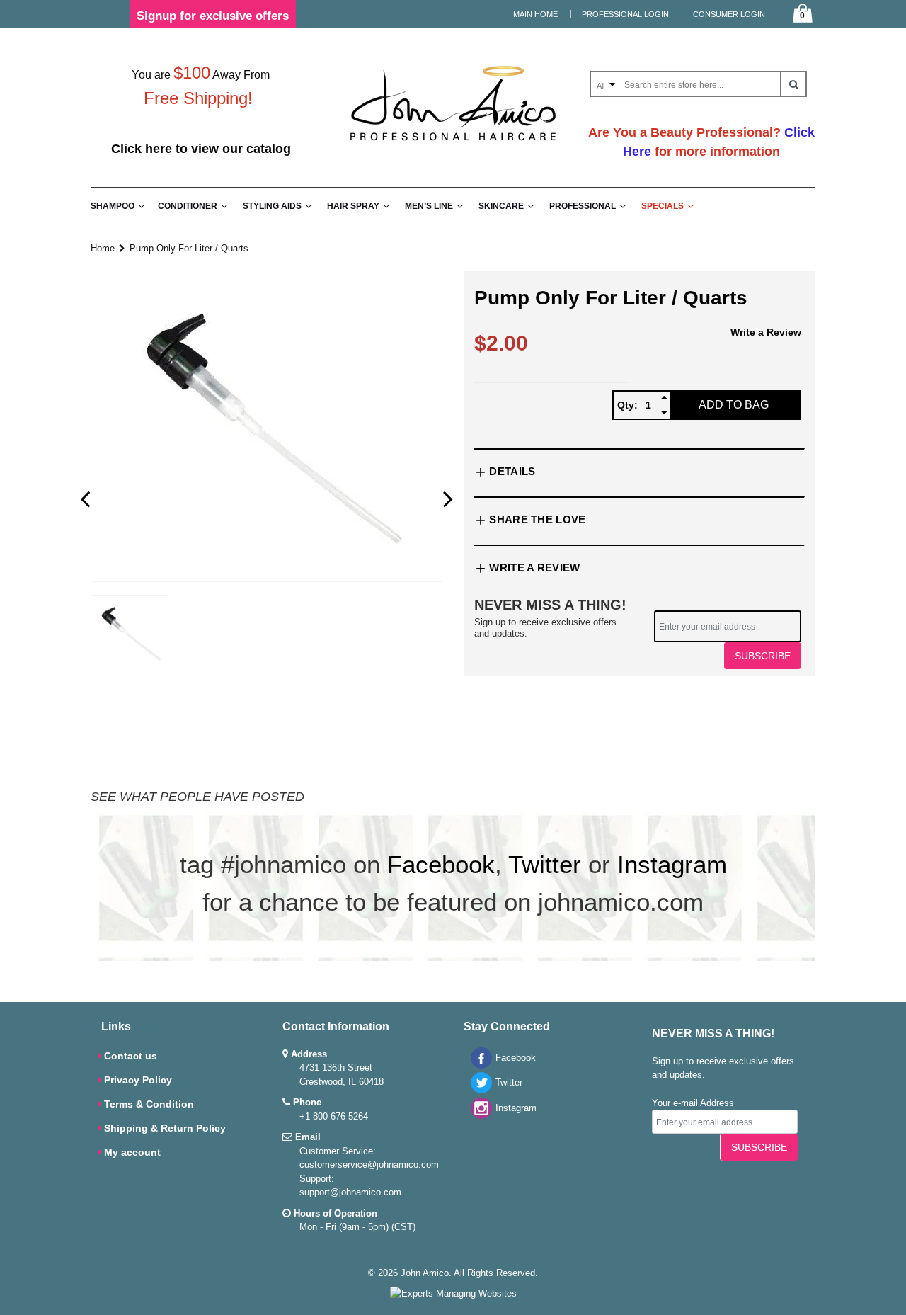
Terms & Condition (149, 1104)
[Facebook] (478, 1065)
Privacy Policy (138, 1080)
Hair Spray (353, 206)
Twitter (544, 864)
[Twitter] (478, 1090)
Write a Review (765, 332)
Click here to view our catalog (201, 149)
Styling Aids (272, 206)
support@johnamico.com (350, 1192)
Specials (662, 206)
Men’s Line (429, 206)
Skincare (501, 206)
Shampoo (112, 206)
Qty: (627, 405)
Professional (582, 206)
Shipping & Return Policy (165, 1128)
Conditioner (187, 206)
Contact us (130, 1055)
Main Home (535, 14)
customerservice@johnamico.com (369, 1164)
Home (103, 248)
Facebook (441, 864)
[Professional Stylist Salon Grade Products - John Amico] (453, 143)
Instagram (672, 864)
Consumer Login (729, 14)
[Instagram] (478, 1115)
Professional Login (625, 14)
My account (132, 1152)
